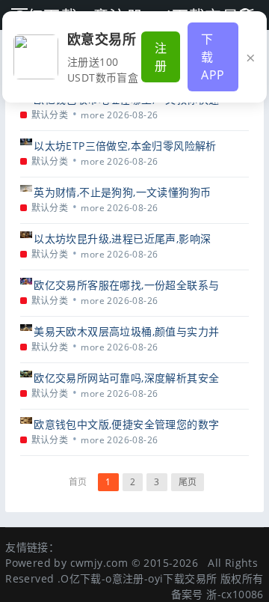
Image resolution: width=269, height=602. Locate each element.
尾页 (188, 481)
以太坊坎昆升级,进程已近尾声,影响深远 (122, 238)
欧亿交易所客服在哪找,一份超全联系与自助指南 (126, 285)
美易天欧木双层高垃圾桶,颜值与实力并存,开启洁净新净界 (126, 331)
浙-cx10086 (235, 594)
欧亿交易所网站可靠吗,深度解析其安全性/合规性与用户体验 (126, 378)
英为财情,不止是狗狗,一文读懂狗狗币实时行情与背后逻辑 (122, 192)
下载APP (212, 57)
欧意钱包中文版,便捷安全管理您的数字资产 (126, 424)
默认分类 (50, 115)
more (93, 115)
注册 (161, 57)
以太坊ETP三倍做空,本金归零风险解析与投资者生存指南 (125, 146)
